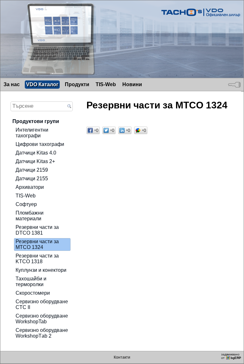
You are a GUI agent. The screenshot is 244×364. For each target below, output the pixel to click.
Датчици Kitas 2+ (35, 161)
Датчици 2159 (32, 170)
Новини (132, 84)
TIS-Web (106, 84)
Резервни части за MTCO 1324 (37, 244)
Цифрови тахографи (40, 144)
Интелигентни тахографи (32, 132)
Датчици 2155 (32, 178)
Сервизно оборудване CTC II (42, 304)
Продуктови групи (35, 121)
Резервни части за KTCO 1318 (37, 258)
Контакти (122, 357)
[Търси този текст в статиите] (69, 106)
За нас (11, 84)
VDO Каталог (42, 84)
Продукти (77, 84)
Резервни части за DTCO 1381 (37, 230)
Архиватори (30, 187)
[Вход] (234, 84)
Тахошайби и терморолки (31, 281)
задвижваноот (231, 356)
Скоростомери (33, 293)
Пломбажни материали (30, 215)
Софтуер (26, 204)
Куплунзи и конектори (41, 270)
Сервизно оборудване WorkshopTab (42, 318)
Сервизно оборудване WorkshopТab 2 (42, 333)
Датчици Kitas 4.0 (36, 152)
